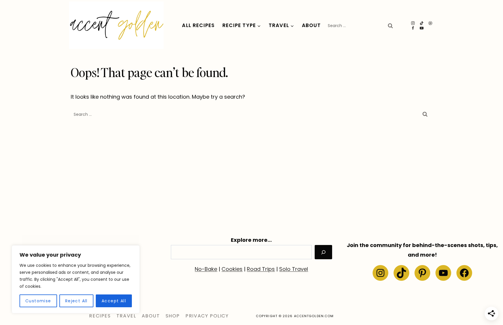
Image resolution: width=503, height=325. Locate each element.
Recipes (100, 315)
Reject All (76, 301)
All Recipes (198, 25)
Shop (173, 315)
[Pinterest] (430, 23)
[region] (76, 279)
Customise (38, 301)
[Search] (323, 252)
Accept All (114, 301)
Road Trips (261, 269)
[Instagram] (413, 23)
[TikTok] (422, 23)
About (311, 25)
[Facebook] (413, 28)
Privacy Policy (207, 315)
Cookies (232, 269)
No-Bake (206, 269)
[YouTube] (422, 28)
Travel (126, 315)
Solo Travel (293, 269)
